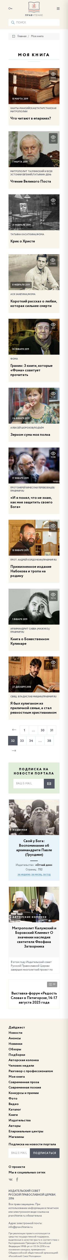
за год (47, 874)
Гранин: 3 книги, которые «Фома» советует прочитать (31, 370)
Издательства (19, 1120)
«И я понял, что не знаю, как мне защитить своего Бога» (31, 502)
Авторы (14, 1126)
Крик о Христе (22, 241)
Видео (13, 1104)
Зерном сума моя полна (30, 435)
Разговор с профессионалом (30, 1071)
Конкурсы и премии (23, 1093)
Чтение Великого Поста (30, 182)
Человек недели (21, 1065)
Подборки (16, 1055)
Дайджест (16, 1027)
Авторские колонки (30, 917)
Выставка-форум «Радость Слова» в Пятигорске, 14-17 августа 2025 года (34, 998)
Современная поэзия (24, 1087)
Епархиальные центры (25, 1131)
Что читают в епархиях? (30, 118)
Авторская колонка (23, 1060)
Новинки (20, 830)
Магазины (16, 1137)
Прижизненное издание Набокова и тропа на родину (30, 571)
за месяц (36, 874)
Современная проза (23, 1082)
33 (54, 984)
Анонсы (14, 1038)
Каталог (14, 1109)
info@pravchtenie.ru (20, 1227)
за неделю (24, 874)
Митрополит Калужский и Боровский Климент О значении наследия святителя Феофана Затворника (34, 937)
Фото (12, 1098)
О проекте (16, 1167)
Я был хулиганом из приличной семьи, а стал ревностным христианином (33, 708)
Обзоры (14, 1049)
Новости (15, 1033)
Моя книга (16, 1076)
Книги (13, 1115)
